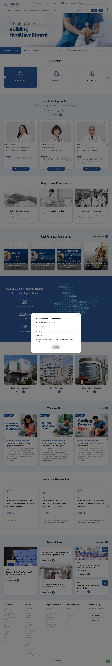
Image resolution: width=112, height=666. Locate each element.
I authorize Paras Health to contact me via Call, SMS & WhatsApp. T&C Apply (55, 340)
